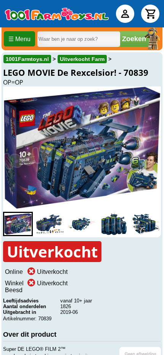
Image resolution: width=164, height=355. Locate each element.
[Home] (57, 14)
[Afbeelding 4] (114, 224)
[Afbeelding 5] (146, 224)
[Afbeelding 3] (82, 224)
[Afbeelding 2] (50, 224)
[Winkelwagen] (150, 14)
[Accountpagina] (125, 14)
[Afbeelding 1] (18, 224)
